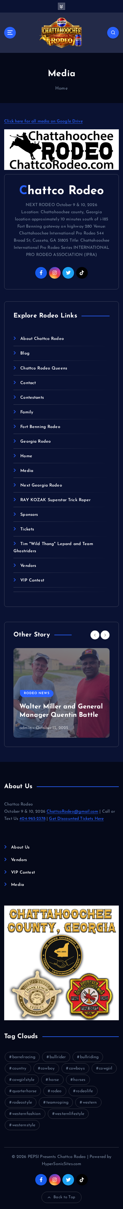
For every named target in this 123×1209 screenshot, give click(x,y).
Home (61, 88)
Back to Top (64, 1197)
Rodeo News (37, 693)
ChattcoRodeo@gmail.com (72, 811)
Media (26, 471)
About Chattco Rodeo (42, 339)
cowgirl (105, 1068)
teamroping (57, 1102)
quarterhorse (24, 1091)
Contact (28, 383)
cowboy (48, 1068)
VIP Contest (32, 580)
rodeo (56, 1091)
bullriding (89, 1057)
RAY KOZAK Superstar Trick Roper (55, 500)
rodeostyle (22, 1102)
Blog (25, 353)
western (90, 1102)
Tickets (27, 529)
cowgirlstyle (23, 1080)
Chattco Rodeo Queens (43, 368)
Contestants (32, 397)
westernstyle (24, 1125)
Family (26, 412)
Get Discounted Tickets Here (76, 819)
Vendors (28, 566)
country (19, 1068)
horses (79, 1080)
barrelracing (24, 1057)
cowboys (77, 1068)
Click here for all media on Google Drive (43, 121)
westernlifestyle (69, 1114)
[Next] (105, 634)
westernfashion (26, 1114)
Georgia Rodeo (35, 441)
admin (25, 728)
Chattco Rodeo (61, 191)
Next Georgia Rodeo (41, 485)
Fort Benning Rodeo (40, 427)
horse (54, 1080)
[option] (61, 693)
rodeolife (84, 1091)
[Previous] (94, 634)
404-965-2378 (32, 819)
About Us (20, 847)
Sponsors (29, 515)
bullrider (58, 1057)
